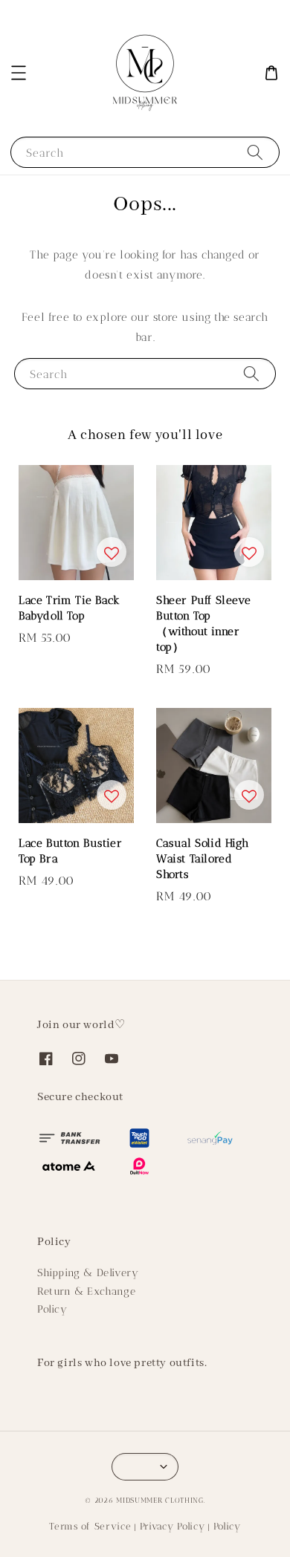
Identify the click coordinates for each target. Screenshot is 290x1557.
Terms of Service (90, 1526)
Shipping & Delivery (87, 1273)
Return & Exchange (86, 1291)
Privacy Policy (172, 1526)
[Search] (255, 151)
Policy (52, 1309)
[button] (18, 72)
